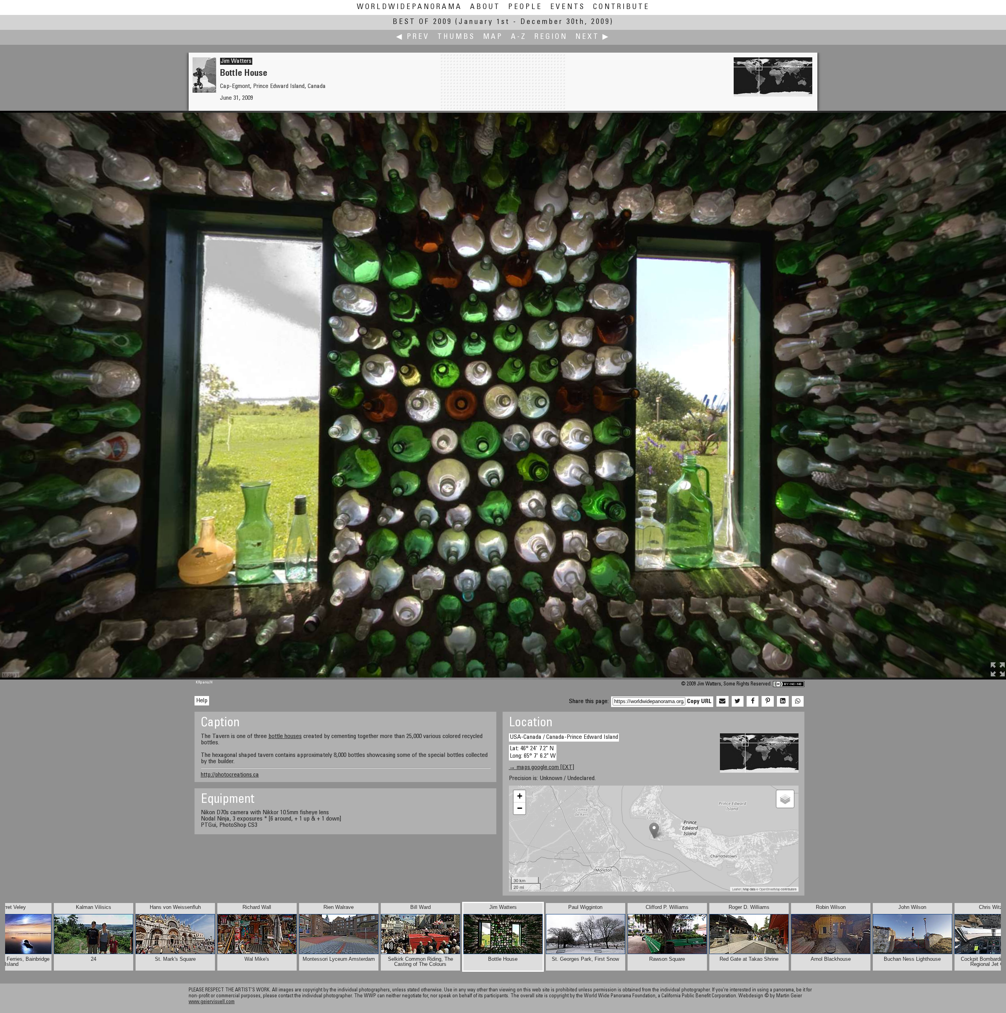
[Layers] (785, 799)
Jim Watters (236, 61)
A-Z (519, 37)
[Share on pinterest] (767, 701)
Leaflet (736, 889)
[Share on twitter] (737, 701)
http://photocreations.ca (230, 775)
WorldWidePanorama (409, 7)
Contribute (621, 7)
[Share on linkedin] (782, 701)
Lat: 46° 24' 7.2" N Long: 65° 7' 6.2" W (533, 752)
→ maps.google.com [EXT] (541, 767)
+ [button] (519, 796)
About (485, 7)
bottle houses (285, 736)
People (525, 7)
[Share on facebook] (752, 701)
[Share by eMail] (722, 701)
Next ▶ (592, 37)
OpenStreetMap (769, 889)
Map (493, 37)
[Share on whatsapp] (797, 701)
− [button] (519, 808)
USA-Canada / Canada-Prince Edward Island (564, 737)
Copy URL (699, 701)
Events (567, 7)
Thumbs (456, 37)
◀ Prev (413, 37)
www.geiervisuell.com (212, 1002)
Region (550, 37)
